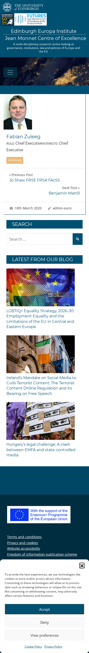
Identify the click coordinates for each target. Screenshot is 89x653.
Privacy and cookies (22, 543)
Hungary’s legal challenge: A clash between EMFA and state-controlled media (40, 449)
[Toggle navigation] (10, 72)
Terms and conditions (24, 537)
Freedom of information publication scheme (42, 554)
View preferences (45, 635)
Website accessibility (23, 548)
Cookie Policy (33, 646)
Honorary (15, 160)
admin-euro (62, 208)
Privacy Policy (53, 646)
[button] (82, 565)
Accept (44, 609)
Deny (44, 622)
